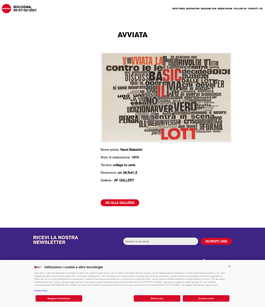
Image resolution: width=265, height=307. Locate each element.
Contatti (253, 8)
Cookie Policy (40, 290)
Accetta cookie (206, 298)
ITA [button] (261, 8)
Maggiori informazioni (59, 298)
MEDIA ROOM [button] (225, 8)
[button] (229, 266)
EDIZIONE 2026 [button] (209, 8)
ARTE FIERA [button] (178, 8)
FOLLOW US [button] (240, 8)
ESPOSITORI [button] (193, 8)
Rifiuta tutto (157, 298)
